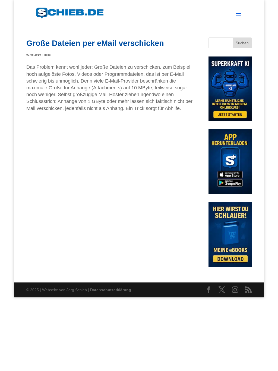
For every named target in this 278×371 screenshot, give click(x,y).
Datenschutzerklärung (110, 290)
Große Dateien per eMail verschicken (95, 43)
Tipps (47, 54)
